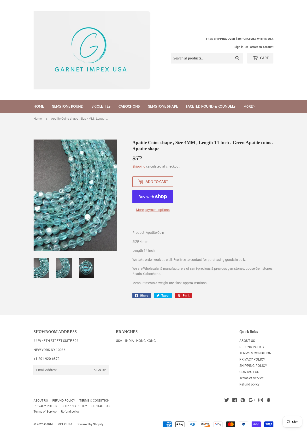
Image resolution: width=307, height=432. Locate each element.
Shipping (138, 166)
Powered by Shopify (90, 424)
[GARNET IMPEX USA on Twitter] (226, 401)
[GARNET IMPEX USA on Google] (251, 401)
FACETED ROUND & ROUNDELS (211, 106)
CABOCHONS (129, 106)
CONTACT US (249, 372)
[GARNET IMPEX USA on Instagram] (260, 401)
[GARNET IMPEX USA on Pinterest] (242, 401)
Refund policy (249, 384)
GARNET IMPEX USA (58, 424)
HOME (39, 106)
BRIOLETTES (101, 106)
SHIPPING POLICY (253, 366)
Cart (264, 58)
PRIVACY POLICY (252, 359)
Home (38, 118)
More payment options (153, 210)
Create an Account (261, 47)
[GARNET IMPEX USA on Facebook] (234, 401)
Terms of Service (251, 378)
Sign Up (100, 370)
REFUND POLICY (251, 347)
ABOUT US (247, 341)
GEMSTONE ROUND (67, 106)
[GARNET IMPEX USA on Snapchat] (268, 401)
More (248, 106)
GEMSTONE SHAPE (163, 106)
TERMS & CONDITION (255, 353)
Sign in (239, 47)
